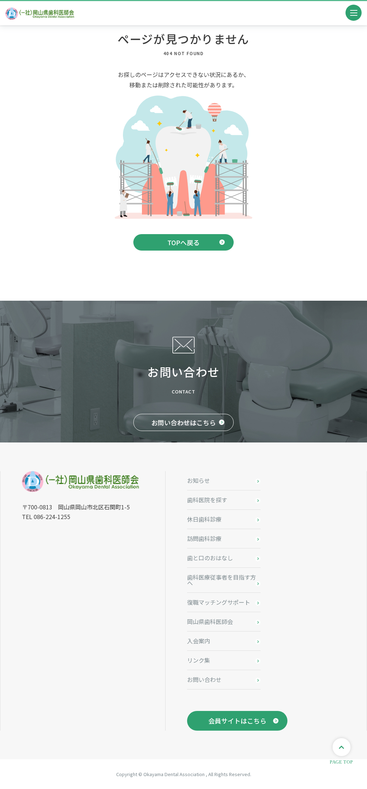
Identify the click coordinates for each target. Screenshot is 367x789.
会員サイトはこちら (237, 720)
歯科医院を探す (207, 499)
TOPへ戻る (183, 242)
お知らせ (198, 480)
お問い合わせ (204, 679)
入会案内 (198, 640)
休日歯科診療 (204, 519)
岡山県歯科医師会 (210, 621)
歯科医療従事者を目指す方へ (221, 580)
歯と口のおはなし (210, 557)
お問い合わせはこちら (183, 422)
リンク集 (198, 660)
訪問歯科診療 (204, 538)
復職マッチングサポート (218, 602)
